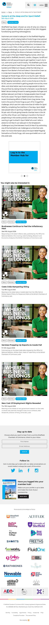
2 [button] (24, 176)
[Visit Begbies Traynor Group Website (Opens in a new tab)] (24, 592)
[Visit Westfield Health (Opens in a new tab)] (12, 516)
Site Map (8, 612)
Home (3, 12)
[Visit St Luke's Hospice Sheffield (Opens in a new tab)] (12, 558)
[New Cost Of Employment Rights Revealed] (24, 379)
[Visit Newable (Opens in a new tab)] (12, 574)
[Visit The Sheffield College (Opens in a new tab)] (12, 533)
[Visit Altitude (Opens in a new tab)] (36, 516)
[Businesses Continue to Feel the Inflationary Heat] (24, 202)
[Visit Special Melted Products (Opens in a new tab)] (36, 558)
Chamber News (13, 22)
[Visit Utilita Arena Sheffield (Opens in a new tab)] (12, 582)
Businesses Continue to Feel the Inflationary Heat (22, 227)
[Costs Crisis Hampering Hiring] (24, 262)
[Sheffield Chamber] (7, 5)
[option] (24, 157)
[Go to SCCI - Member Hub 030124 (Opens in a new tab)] (24, 157)
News (10, 12)
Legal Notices (22, 612)
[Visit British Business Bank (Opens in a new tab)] (36, 574)
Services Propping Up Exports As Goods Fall (22, 345)
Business (11, 222)
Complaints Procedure (18, 615)
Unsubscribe (36, 612)
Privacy (29, 612)
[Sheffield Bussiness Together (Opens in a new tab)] (40, 592)
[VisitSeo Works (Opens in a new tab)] (12, 549)
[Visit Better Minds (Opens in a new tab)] (36, 566)
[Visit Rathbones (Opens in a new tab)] (12, 566)
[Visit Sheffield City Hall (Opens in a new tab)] (36, 582)
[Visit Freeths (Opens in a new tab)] (36, 541)
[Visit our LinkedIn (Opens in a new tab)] (20, 471)
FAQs (42, 612)
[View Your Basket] (34, 5)
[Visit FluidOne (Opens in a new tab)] (36, 549)
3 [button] (27, 176)
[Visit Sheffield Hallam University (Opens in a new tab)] (12, 525)
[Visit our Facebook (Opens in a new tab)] (28, 471)
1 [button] (21, 176)
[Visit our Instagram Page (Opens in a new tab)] (36, 471)
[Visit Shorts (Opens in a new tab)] (12, 541)
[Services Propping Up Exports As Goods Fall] (24, 321)
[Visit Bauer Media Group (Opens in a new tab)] (36, 533)
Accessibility (15, 612)
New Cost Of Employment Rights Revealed (21, 403)
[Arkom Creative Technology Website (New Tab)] (28, 620)
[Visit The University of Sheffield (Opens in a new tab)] (36, 525)
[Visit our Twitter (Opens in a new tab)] (13, 471)
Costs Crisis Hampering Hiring (15, 287)
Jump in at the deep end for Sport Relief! (28, 12)
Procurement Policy (31, 615)
